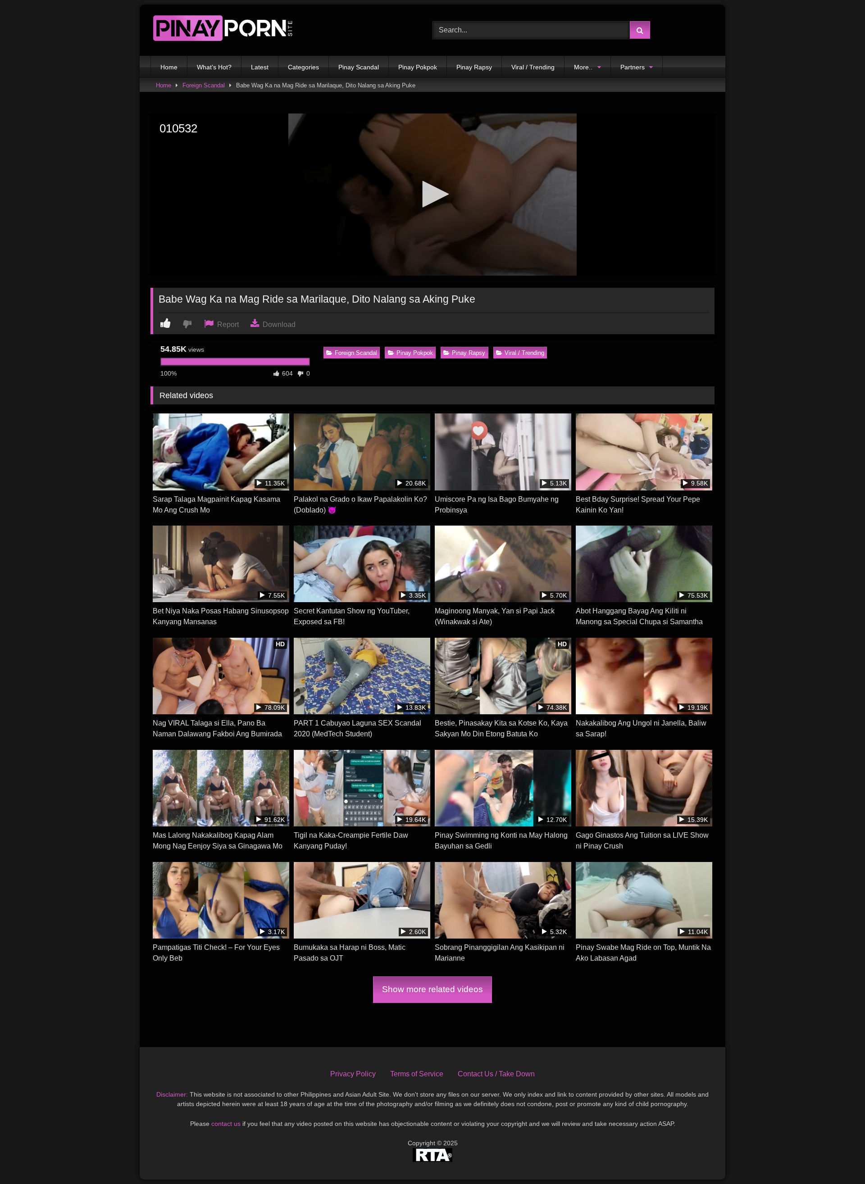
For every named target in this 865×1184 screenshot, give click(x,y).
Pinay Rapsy (474, 67)
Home (169, 67)
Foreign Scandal (203, 85)
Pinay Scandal (358, 67)
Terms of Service (416, 1074)
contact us (226, 1123)
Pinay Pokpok (417, 67)
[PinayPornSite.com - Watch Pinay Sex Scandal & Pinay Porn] (222, 30)
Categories (303, 67)
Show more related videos (432, 989)
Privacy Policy (353, 1074)
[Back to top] (837, 1157)
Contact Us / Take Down (496, 1074)
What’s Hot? (214, 67)
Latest (260, 67)
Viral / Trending (533, 67)
